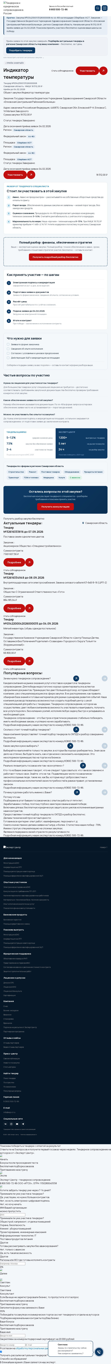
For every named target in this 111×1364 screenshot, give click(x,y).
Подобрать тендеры (20, 50)
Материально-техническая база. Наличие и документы (26, 900)
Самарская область (23, 130)
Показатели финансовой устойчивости (19, 908)
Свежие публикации (11, 1058)
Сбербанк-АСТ (24, 142)
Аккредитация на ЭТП (12, 867)
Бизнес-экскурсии (10, 1010)
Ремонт (32, 472)
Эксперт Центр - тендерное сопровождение (25, 1179)
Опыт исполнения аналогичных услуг (19, 904)
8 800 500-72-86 (58, 9)
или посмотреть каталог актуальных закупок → (23, 57)
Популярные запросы (12, 1091)
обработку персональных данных (34, 1348)
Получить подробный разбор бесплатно (55, 257)
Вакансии (7, 1014)
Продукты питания (93, 472)
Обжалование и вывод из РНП (15, 958)
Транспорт (13, 477)
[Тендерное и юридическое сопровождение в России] (15, 8)
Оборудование (72, 472)
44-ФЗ (31, 136)
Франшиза (7, 1023)
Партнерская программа (13, 1031)
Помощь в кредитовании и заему (16, 924)
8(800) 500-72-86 (73, 725)
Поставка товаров (50, 472)
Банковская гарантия (12, 919)
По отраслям (8, 1082)
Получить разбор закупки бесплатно (23, 518)
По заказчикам (9, 1087)
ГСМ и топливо (31, 477)
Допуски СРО (8, 982)
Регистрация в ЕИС (11, 863)
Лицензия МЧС (9, 987)
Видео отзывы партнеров (13, 1047)
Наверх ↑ (104, 847)
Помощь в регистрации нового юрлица (19, 871)
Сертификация (9, 995)
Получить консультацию (55, 506)
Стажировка (8, 1019)
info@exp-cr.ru (9, 1112)
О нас (5, 1006)
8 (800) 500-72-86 (11, 1101)
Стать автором (9, 1067)
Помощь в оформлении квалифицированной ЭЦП (23, 876)
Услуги (62, 477)
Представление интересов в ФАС (16, 963)
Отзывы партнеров (11, 1043)
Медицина (49, 477)
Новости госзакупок (11, 1063)
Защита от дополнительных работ (17, 971)
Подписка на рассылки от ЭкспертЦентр (20, 1027)
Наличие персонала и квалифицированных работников (26, 895)
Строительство (16, 472)
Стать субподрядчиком (62, 70)
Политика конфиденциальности (29, 1134)
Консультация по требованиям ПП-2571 (19, 891)
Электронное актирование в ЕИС (16, 887)
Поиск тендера (9, 1078)
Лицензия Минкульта (12, 991)
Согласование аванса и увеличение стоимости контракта (27, 967)
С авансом (75, 477)
